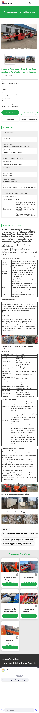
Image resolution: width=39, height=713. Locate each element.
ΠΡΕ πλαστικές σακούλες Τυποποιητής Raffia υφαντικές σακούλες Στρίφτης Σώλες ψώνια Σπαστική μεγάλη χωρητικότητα (29, 579)
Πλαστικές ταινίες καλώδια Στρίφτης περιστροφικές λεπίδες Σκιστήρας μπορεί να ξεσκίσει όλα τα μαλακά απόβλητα (10, 610)
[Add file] (2, 710)
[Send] (36, 710)
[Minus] (36, 670)
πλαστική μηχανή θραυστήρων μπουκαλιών (18, 544)
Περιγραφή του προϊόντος (29, 119)
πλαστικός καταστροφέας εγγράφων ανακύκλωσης (21, 533)
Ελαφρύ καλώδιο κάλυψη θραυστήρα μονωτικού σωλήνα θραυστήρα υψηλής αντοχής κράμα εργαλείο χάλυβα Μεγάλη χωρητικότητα (10, 579)
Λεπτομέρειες (10, 119)
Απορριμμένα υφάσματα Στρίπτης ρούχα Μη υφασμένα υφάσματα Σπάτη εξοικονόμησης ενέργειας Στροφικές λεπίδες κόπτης (29, 610)
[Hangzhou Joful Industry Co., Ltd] (7, 3)
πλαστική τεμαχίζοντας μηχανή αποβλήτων (18, 540)
